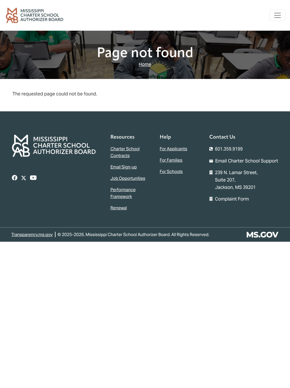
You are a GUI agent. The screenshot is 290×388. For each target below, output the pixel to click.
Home (145, 64)
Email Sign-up (123, 167)
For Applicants (173, 148)
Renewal (118, 207)
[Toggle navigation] (277, 15)
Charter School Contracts (125, 152)
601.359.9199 (229, 149)
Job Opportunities (127, 178)
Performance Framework (123, 193)
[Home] (37, 15)
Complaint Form (232, 199)
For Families (171, 160)
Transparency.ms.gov (32, 234)
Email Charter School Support (246, 161)
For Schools (171, 171)
